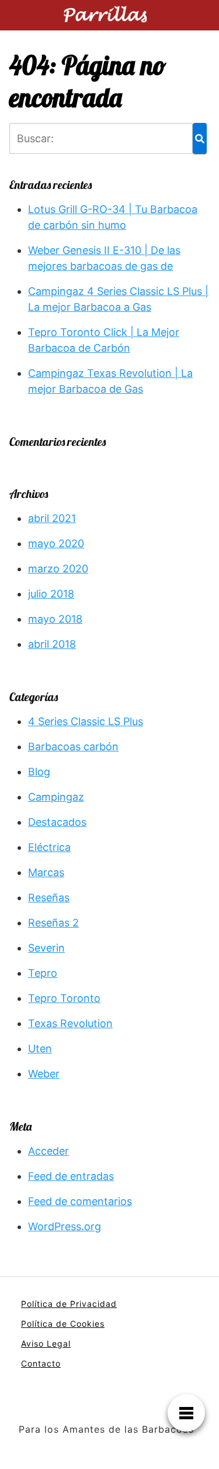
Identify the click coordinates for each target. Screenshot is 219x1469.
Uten (40, 1048)
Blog (39, 772)
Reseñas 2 (53, 923)
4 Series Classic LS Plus (85, 721)
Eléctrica (49, 847)
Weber (44, 1074)
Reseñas (48, 897)
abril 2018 (52, 644)
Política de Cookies (63, 1324)
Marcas (46, 872)
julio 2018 (51, 594)
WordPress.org (64, 1226)
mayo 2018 (55, 619)
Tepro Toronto (64, 998)
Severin (46, 948)
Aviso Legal (46, 1343)
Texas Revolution (70, 1023)
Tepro (42, 973)
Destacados (57, 822)
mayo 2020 (56, 543)
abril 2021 (52, 518)
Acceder (48, 1151)
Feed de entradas (71, 1176)
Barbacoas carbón (73, 746)
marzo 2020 (58, 568)
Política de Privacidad (69, 1304)
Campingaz (56, 797)
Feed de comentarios (80, 1201)
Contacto (41, 1363)
